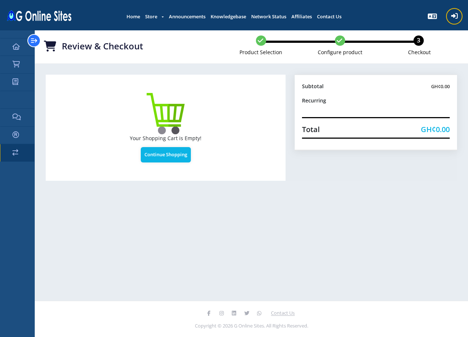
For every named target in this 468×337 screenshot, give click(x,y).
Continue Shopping (165, 154)
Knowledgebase (228, 16)
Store (152, 16)
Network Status (268, 16)
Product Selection (260, 52)
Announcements (187, 16)
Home (133, 16)
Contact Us (329, 16)
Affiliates (301, 16)
